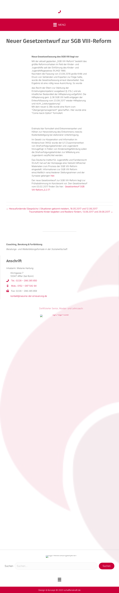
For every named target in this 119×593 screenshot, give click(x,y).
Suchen (9, 565)
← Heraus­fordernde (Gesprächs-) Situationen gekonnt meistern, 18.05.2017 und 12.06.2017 (51, 208)
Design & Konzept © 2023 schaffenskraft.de (59, 590)
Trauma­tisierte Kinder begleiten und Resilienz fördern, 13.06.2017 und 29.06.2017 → (71, 211)
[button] (106, 566)
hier (52, 175)
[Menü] (59, 579)
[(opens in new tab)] (59, 430)
